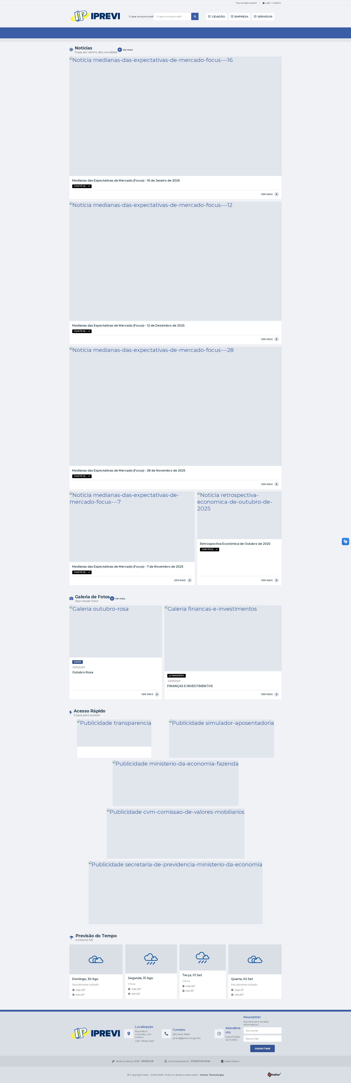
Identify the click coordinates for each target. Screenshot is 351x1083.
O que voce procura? (141, 16)
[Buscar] (195, 16)
